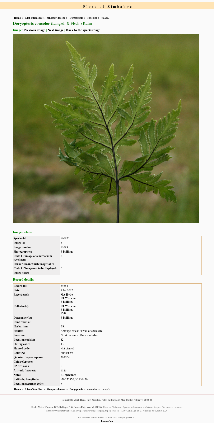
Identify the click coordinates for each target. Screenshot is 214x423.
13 (62, 344)
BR (63, 326)
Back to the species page (83, 29)
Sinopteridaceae (56, 17)
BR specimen (68, 375)
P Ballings (67, 251)
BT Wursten (68, 298)
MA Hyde (67, 294)
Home (17, 17)
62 (62, 339)
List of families (33, 17)
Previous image (34, 29)
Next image (56, 29)
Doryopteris (76, 17)
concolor (92, 17)
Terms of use (107, 421)
